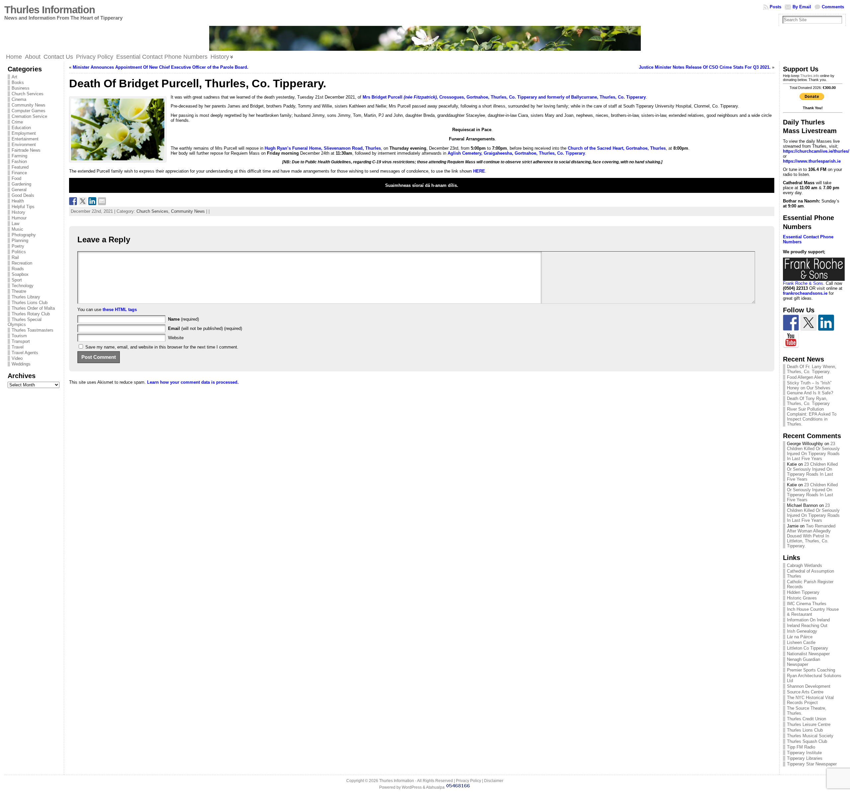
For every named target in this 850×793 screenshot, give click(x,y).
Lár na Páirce (799, 636)
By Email (802, 6)
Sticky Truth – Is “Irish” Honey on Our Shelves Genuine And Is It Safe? (810, 387)
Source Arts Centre (805, 691)
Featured (20, 167)
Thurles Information (49, 10)
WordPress (412, 787)
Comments (833, 6)
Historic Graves (802, 597)
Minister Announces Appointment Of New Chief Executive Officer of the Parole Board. (160, 67)
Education (21, 127)
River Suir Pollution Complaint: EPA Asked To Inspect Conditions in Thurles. (811, 417)
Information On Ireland (808, 619)
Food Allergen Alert (805, 377)
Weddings (21, 363)
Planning (20, 240)
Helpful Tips (23, 206)
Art (14, 76)
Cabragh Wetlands (804, 565)
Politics (19, 251)
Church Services (27, 93)
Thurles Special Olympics (25, 322)
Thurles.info (809, 76)
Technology (23, 285)
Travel (18, 347)
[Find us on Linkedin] (826, 323)
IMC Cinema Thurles (806, 603)
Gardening (21, 184)
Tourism (19, 335)
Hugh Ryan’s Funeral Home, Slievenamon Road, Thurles (323, 148)
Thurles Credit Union (806, 718)
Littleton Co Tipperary (807, 648)
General (19, 189)
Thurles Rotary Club (31, 313)
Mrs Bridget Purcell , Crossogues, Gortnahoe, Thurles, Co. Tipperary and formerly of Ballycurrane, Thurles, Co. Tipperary (504, 97)
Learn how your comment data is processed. (193, 382)
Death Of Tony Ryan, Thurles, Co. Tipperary (808, 401)
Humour (19, 217)
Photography (24, 234)
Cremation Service (29, 116)
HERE (479, 171)
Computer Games (28, 110)
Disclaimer (493, 780)
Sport (17, 280)
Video (17, 358)
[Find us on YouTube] (791, 340)
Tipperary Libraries (804, 758)
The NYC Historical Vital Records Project (810, 700)
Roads (18, 268)
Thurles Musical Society (810, 735)
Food (16, 178)
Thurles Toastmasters (32, 330)
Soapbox (20, 274)
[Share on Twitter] (83, 201)
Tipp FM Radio (801, 747)
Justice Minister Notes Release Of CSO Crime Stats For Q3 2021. (705, 67)
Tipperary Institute (804, 752)
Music (17, 229)
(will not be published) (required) (205, 328)
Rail (15, 257)
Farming (19, 155)
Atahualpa (435, 787)
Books (18, 82)
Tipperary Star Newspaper (812, 763)
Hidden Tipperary (803, 592)
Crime (17, 121)
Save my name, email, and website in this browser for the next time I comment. (161, 347)
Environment (24, 144)
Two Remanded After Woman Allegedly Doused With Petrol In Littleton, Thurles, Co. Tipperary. (811, 535)
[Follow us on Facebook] (791, 323)
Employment (24, 133)
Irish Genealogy (802, 631)
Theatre (19, 291)
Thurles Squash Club (807, 741)
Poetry (18, 246)
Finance (19, 172)
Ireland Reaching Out (807, 625)
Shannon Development (808, 686)
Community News (28, 105)
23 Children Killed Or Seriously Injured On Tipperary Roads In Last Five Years (813, 451)
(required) (183, 319)
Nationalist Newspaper (808, 653)
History (18, 212)
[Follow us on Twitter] (808, 323)
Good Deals (23, 195)
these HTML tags (120, 309)
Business (21, 88)
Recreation (22, 263)
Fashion (19, 161)
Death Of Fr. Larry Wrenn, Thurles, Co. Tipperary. (811, 369)
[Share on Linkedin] (92, 201)
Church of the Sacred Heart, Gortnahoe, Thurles (617, 148)
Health (18, 200)
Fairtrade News (26, 150)
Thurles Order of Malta (33, 308)
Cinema (19, 99)
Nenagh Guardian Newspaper (803, 662)
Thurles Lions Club (29, 302)
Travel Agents (25, 352)
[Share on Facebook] (73, 201)
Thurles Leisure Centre (808, 724)
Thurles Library (26, 296)
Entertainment (25, 138)
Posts (775, 6)
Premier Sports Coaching (811, 670)
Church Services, (153, 211)
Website (176, 337)
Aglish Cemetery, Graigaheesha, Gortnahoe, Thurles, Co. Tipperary (516, 153)
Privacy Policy (468, 780)
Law (15, 223)
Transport (21, 341)
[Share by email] (102, 201)
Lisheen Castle (801, 642)
